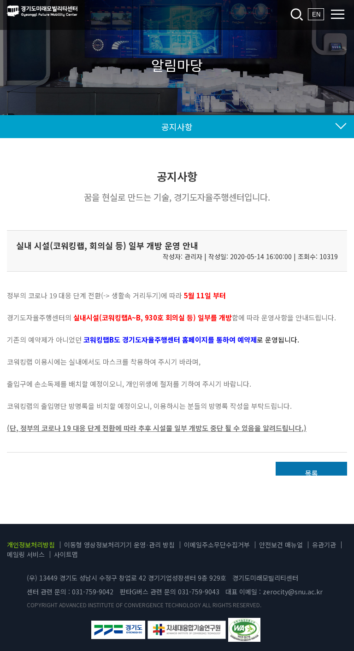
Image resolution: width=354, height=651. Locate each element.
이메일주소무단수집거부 (217, 544)
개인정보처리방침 (31, 544)
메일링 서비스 (26, 554)
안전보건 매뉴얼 (281, 544)
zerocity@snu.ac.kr (293, 591)
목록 (311, 472)
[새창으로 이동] (118, 630)
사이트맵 (66, 554)
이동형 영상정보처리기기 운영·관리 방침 (119, 544)
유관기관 (324, 544)
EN (316, 14)
